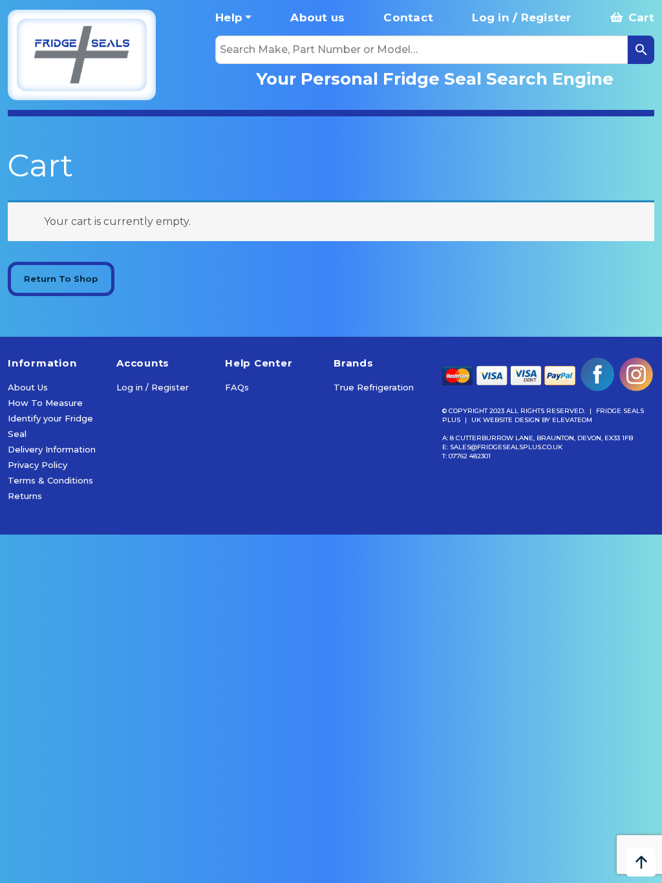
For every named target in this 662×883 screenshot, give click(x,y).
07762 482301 (470, 456)
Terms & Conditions (50, 480)
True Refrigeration (374, 387)
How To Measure (45, 403)
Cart (639, 17)
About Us (28, 387)
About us (317, 17)
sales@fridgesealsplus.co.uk (506, 447)
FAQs (237, 387)
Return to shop (61, 278)
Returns (25, 496)
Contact (408, 17)
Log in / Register (521, 17)
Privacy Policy (37, 465)
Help (228, 17)
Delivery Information (52, 449)
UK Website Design (505, 420)
